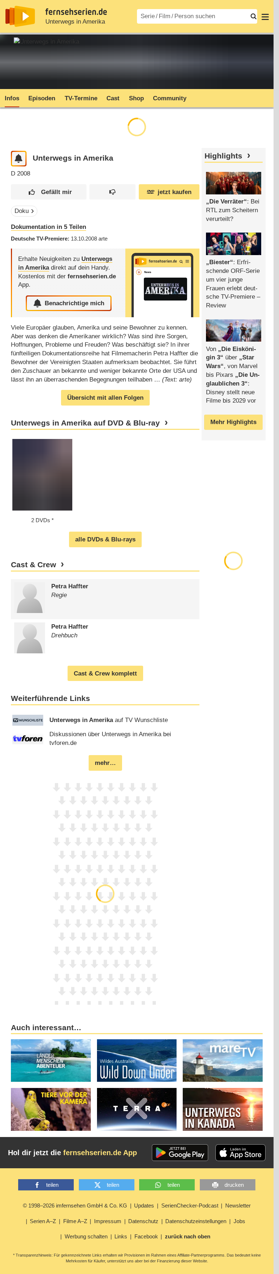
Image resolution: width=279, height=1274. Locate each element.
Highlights (223, 156)
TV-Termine (81, 98)
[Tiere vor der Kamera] (51, 1109)
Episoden (41, 98)
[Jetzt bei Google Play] (180, 1152)
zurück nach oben (187, 1236)
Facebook (146, 1236)
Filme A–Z (75, 1221)
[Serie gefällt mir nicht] (112, 192)
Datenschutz (143, 1221)
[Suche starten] (253, 16)
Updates (144, 1205)
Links (120, 1236)
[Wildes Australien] (137, 1060)
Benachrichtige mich (74, 303)
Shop (136, 98)
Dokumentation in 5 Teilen (48, 226)
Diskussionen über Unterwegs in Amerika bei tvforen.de (110, 738)
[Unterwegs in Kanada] (223, 1109)
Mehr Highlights (233, 422)
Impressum (107, 1221)
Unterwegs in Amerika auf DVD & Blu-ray (85, 423)
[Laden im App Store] (240, 1152)
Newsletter (238, 1205)
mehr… (105, 762)
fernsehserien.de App (100, 1153)
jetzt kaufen (174, 192)
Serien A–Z (43, 1221)
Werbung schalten (86, 1236)
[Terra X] (137, 1109)
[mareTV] (223, 1060)
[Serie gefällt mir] (48, 192)
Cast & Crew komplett (105, 673)
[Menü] (265, 16)
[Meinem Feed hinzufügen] (18, 158)
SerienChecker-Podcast (189, 1205)
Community (169, 98)
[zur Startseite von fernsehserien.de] (20, 16)
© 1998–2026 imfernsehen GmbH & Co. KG (75, 1205)
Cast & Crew (33, 564)
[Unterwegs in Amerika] (162, 283)
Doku (22, 210)
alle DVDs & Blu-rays (105, 539)
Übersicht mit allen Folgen (105, 397)
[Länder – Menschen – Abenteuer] (51, 1060)
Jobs (239, 1221)
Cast (113, 98)
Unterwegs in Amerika (75, 21)
